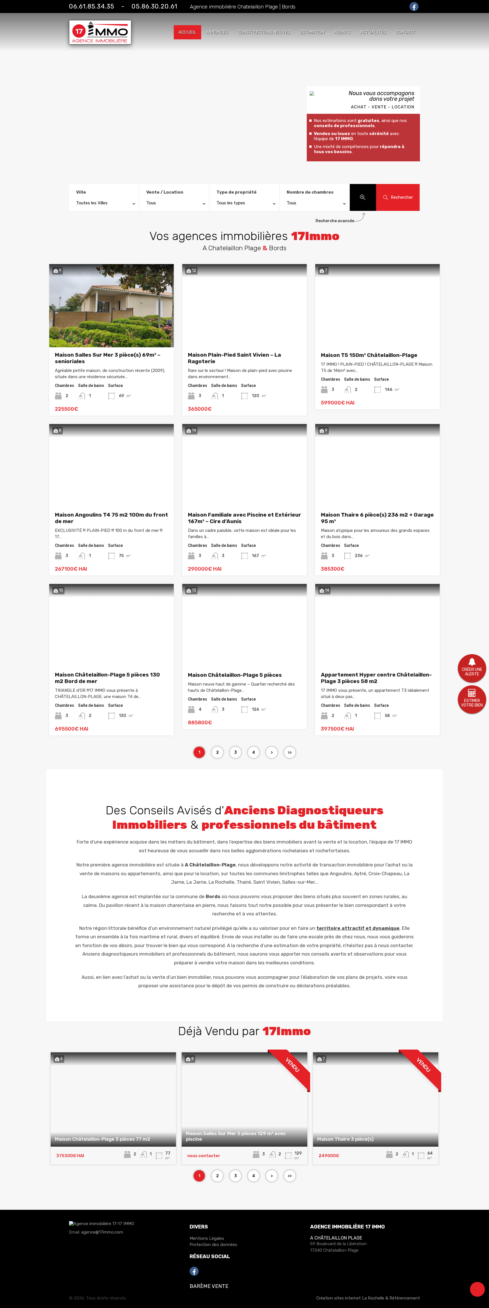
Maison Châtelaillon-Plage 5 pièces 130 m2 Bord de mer (107, 677)
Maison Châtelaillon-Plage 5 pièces (235, 675)
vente (329, 842)
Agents (342, 32)
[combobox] (104, 204)
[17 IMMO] (100, 41)
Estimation (312, 32)
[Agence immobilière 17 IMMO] (101, 1226)
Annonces (217, 32)
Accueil (187, 32)
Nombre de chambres (310, 192)
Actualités (373, 32)
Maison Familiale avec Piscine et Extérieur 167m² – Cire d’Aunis (244, 518)
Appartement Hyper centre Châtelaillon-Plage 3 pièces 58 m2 (376, 677)
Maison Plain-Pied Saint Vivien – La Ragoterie (234, 358)
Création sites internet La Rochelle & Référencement (368, 1298)
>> (290, 752)
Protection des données (213, 1244)
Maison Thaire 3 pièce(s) (345, 1139)
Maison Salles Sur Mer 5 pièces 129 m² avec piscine (236, 1136)
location (358, 842)
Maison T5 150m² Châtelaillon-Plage (369, 355)
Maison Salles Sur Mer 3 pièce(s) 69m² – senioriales (107, 358)
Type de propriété (236, 192)
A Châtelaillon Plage (336, 1238)
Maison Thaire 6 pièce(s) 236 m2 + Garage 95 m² (377, 518)
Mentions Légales (207, 1238)
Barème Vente (209, 1286)
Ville (81, 192)
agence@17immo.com (102, 1232)
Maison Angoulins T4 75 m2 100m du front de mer (111, 518)
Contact (405, 32)
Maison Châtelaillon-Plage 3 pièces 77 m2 (102, 1139)
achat (132, 977)
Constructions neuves (264, 32)
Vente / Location (164, 192)
